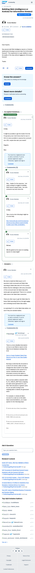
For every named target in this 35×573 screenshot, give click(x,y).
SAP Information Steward (8, 36)
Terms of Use (26, 556)
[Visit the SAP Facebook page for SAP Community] (13, 551)
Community (11, 2)
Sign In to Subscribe (24, 14)
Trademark (9, 564)
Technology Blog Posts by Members (13, 474)
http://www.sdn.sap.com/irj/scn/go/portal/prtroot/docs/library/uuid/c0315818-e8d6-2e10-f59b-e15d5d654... (17, 222)
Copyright (8, 560)
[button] (3, 30)
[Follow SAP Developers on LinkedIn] (22, 551)
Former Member (11, 22)
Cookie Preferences (8, 569)
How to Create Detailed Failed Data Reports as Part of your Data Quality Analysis (16, 357)
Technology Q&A (7, 6)
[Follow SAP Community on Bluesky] (16, 551)
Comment (29, 68)
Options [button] (32, 14)
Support (26, 564)
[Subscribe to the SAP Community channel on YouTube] (19, 551)
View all (4, 542)
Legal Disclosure (26, 560)
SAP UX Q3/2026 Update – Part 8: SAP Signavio (15, 477)
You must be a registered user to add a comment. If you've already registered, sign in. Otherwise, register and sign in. (16, 157)
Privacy (9, 556)
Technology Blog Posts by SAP (12, 467)
